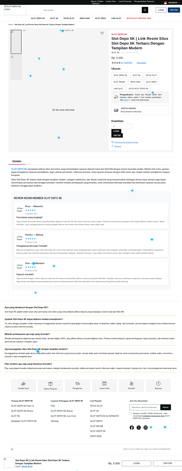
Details (17, 161)
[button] (16, 42)
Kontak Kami (23, 388)
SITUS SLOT (96, 406)
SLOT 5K (15, 416)
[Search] (145, 10)
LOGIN (116, 131)
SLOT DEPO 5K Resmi (22, 411)
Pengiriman (77, 388)
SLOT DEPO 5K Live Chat (63, 416)
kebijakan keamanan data (153, 416)
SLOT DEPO (96, 421)
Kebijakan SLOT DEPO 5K (24, 421)
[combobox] (95, 10)
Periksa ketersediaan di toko (126, 142)
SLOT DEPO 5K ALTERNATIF (104, 416)
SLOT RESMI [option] (119, 82)
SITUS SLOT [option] (151, 75)
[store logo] (15, 10)
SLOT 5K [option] (136, 75)
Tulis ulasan (141, 63)
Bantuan (95, 3)
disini (126, 100)
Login (161, 10)
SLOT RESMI (96, 426)
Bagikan (118, 146)
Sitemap (54, 421)
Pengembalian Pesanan (144, 1)
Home (10, 25)
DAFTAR (117, 135)
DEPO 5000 (96, 436)
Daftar (174, 10)
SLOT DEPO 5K (19, 169)
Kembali (131, 388)
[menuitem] (38, 18)
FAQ (53, 406)
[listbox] (140, 82)
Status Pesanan (50, 389)
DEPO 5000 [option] (135, 82)
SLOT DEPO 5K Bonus (62, 411)
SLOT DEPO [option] (151, 82)
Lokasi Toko (111, 1)
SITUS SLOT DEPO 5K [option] (138, 88)
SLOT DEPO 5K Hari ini (22, 406)
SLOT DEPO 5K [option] (120, 75)
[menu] (91, 18)
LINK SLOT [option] (118, 88)
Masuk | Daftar (97, 1)
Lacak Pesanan (125, 1)
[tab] (17, 161)
